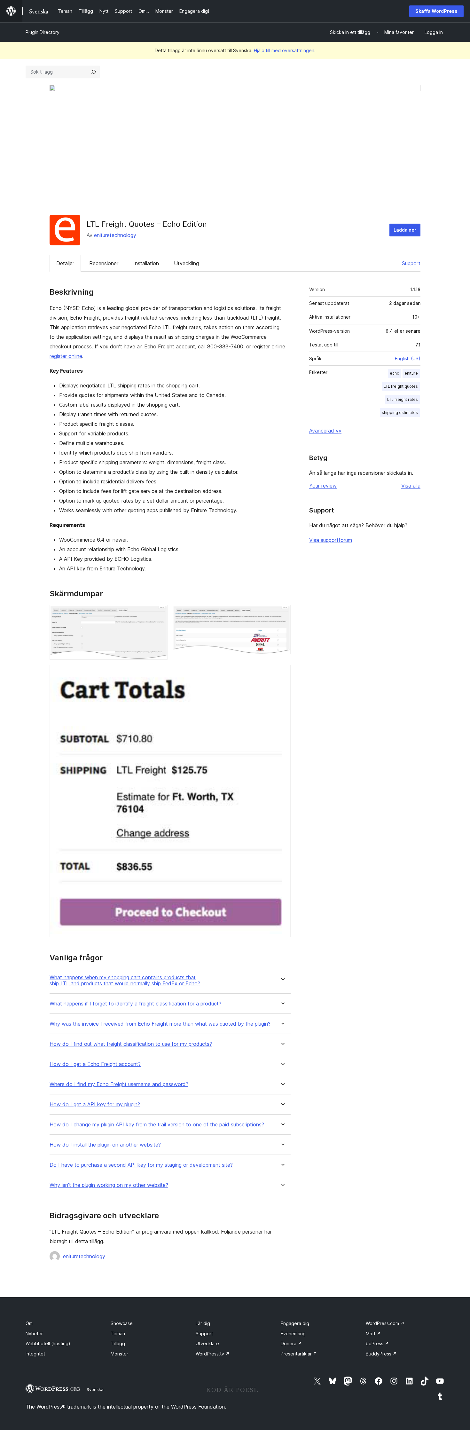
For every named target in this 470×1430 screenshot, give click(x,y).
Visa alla (410, 485)
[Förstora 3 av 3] (282, 673)
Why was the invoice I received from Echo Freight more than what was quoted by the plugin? (160, 1024)
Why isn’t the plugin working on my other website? (109, 1185)
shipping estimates (400, 412)
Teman (118, 1333)
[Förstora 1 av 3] (159, 613)
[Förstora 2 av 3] (282, 613)
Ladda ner (405, 230)
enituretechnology (115, 235)
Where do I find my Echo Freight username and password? (119, 1084)
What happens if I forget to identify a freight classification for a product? (135, 1004)
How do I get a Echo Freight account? (95, 1064)
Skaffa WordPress (436, 11)
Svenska (95, 1389)
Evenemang (293, 1333)
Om (29, 1323)
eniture (411, 373)
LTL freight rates (402, 399)
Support (411, 263)
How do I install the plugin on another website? (105, 1145)
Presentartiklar (299, 1353)
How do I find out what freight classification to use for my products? (131, 1044)
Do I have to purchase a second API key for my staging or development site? (141, 1165)
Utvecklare (207, 1343)
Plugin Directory (42, 32)
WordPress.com (385, 1323)
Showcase (122, 1323)
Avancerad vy (325, 430)
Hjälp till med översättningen (284, 50)
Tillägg (118, 1343)
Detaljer (65, 263)
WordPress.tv (213, 1353)
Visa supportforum (330, 540)
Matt (373, 1333)
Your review (323, 485)
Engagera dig (295, 1323)
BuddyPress (381, 1353)
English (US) (407, 358)
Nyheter (34, 1333)
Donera (291, 1343)
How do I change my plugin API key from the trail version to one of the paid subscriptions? (157, 1125)
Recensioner (103, 263)
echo (394, 373)
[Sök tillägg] (93, 72)
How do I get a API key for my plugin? (95, 1104)
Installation (146, 263)
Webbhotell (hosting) (48, 1343)
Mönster (119, 1353)
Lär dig (203, 1323)
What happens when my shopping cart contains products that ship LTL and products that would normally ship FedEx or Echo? (125, 980)
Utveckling (186, 263)
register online (66, 356)
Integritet (35, 1353)
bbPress (377, 1343)
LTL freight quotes (401, 386)
